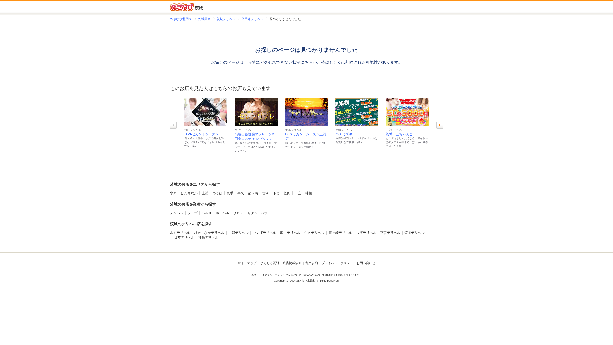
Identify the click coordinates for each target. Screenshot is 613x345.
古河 (265, 193)
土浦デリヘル (238, 233)
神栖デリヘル (208, 237)
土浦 (205, 193)
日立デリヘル (184, 237)
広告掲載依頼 (292, 263)
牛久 (240, 193)
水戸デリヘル (180, 233)
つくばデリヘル (264, 233)
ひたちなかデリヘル (209, 233)
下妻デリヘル (390, 233)
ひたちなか (189, 193)
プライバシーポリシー (337, 263)
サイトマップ (247, 263)
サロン (238, 213)
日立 (298, 193)
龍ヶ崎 (253, 193)
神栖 (308, 193)
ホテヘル (222, 213)
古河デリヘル (366, 233)
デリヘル (176, 213)
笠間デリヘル (414, 233)
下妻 (276, 193)
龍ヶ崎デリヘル (340, 233)
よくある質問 (269, 263)
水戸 (173, 193)
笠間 (287, 193)
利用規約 (311, 263)
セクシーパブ (257, 213)
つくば (217, 193)
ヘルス (207, 213)
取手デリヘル (290, 233)
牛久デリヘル (314, 233)
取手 (230, 193)
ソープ (192, 213)
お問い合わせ (366, 263)
